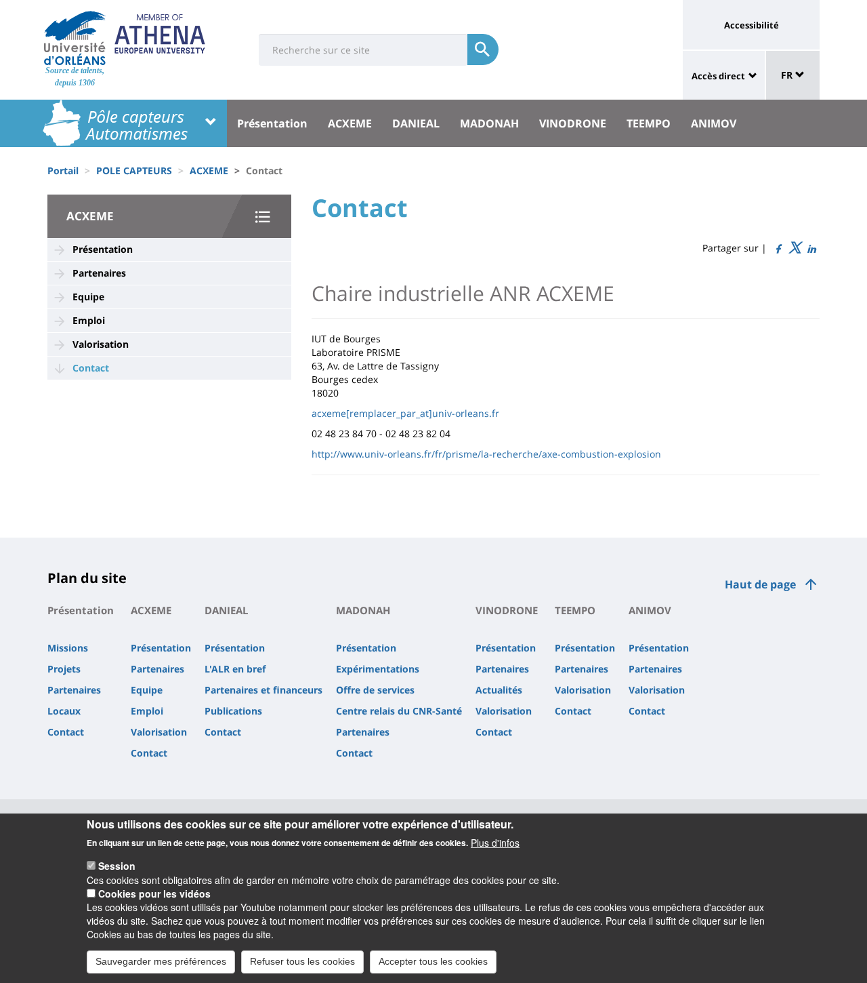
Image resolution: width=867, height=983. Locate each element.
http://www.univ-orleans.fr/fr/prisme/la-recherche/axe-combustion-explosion (486, 453)
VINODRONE (572, 123)
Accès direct (718, 76)
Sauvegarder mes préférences (161, 961)
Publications (233, 710)
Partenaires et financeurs (263, 689)
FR (788, 74)
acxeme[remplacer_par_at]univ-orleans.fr (405, 413)
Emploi (88, 320)
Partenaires (99, 272)
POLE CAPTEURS (134, 170)
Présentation (272, 123)
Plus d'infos (495, 842)
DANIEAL (416, 123)
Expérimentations (377, 668)
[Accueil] (75, 38)
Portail (63, 170)
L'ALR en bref (235, 668)
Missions (67, 647)
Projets (64, 668)
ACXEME (350, 123)
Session (116, 865)
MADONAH (489, 123)
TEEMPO (649, 123)
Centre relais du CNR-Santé (399, 710)
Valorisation (100, 344)
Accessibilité (751, 25)
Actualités (498, 689)
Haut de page (760, 584)
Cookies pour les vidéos (154, 893)
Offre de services (375, 689)
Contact (90, 367)
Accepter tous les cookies (433, 961)
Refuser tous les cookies (302, 961)
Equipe (88, 296)
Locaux (64, 710)
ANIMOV (713, 123)
